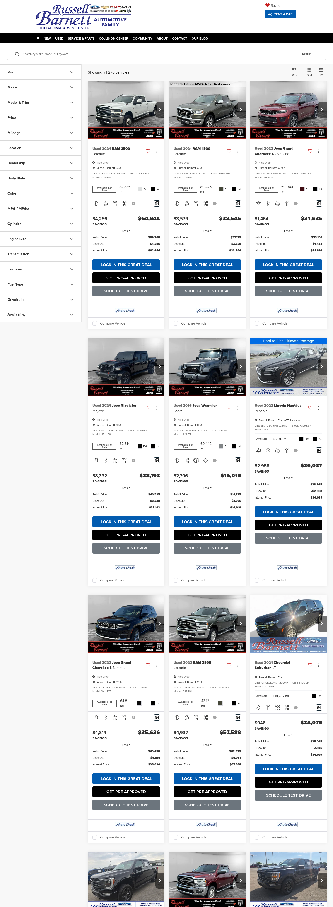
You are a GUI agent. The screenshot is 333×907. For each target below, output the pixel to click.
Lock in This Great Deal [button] (126, 265)
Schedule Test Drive (126, 291)
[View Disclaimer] (134, 203)
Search (306, 54)
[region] (126, 246)
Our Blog (200, 38)
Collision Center (113, 38)
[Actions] (156, 151)
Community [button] (142, 38)
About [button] (162, 38)
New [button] (47, 38)
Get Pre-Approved (126, 278)
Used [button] (59, 38)
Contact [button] (179, 38)
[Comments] (157, 203)
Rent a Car (283, 14)
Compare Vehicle (112, 323)
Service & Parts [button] (81, 38)
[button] (159, 110)
